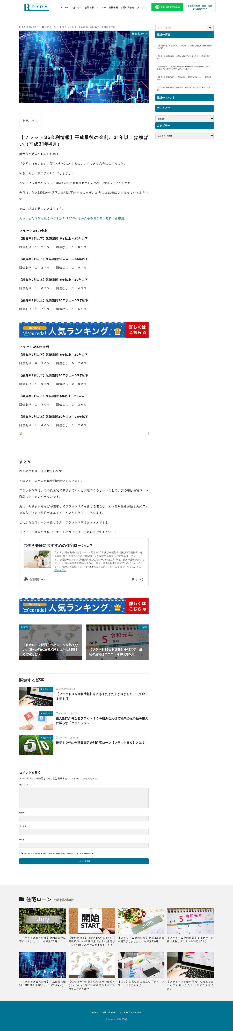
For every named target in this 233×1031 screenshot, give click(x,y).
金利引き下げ (108, 27)
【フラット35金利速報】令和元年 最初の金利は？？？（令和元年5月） (183, 88)
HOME (65, 7)
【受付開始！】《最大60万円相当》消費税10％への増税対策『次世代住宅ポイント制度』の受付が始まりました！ (183, 67)
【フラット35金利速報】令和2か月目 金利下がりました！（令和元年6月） (184, 78)
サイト (21, 839)
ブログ (140, 7)
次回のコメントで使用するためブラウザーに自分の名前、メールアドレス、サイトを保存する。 (58, 853)
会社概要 (113, 7)
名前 (21, 813)
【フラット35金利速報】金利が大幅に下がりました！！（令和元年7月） (183, 57)
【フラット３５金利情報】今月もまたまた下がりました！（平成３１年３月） (102, 696)
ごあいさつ (77, 7)
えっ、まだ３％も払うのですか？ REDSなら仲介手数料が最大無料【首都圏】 (73, 218)
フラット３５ (69, 27)
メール (22, 826)
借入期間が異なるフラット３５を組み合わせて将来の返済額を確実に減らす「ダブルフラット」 (102, 721)
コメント (23, 785)
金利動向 (94, 27)
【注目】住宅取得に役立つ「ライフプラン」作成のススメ (141, 983)
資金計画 (83, 27)
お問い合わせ (127, 7)
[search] (210, 28)
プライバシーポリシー (130, 1012)
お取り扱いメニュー (95, 7)
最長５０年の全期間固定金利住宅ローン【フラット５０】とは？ (100, 742)
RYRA (124, 1019)
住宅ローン (50, 27)
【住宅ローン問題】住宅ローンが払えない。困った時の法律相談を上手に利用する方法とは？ (92, 985)
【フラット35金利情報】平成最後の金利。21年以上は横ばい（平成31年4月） (42, 983)
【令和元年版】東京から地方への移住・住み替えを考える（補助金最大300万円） (184, 47)
